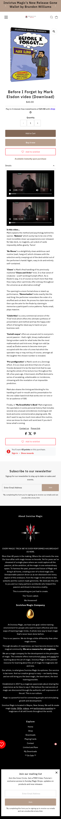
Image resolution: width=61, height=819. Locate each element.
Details (8, 165)
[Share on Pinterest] (35, 434)
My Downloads (30, 751)
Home (30, 726)
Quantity (30, 117)
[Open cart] (56, 17)
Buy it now (30, 142)
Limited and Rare (30, 747)
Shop (30, 731)
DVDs (19, 708)
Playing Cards (30, 739)
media (53, 656)
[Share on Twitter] (30, 434)
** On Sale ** (30, 755)
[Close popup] (56, 772)
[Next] (55, 6)
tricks (13, 708)
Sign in (15, 453)
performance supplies (43, 708)
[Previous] (5, 6)
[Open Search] (51, 17)
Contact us (24, 428)
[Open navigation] (9, 17)
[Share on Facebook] (26, 434)
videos (43, 656)
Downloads (30, 735)
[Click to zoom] (54, 31)
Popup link (35, 428)
